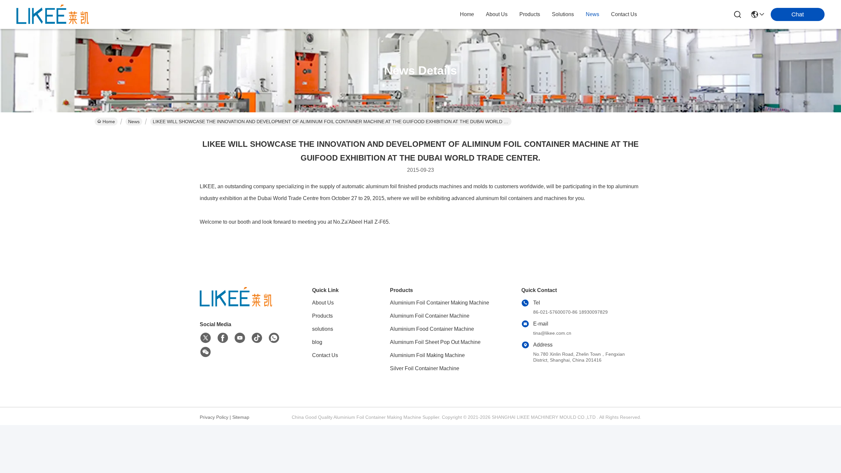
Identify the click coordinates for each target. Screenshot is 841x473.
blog (317, 342)
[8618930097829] (274, 338)
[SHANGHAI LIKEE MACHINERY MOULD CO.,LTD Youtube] (240, 338)
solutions (563, 14)
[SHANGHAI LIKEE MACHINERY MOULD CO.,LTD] (52, 14)
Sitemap (240, 417)
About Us (323, 302)
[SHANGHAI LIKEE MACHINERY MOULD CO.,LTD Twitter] (206, 338)
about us (497, 14)
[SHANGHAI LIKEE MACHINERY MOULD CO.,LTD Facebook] (223, 338)
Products (322, 316)
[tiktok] (257, 338)
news (592, 14)
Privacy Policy (214, 417)
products (529, 14)
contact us (624, 14)
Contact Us (325, 355)
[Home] (236, 305)
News (134, 121)
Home (467, 14)
